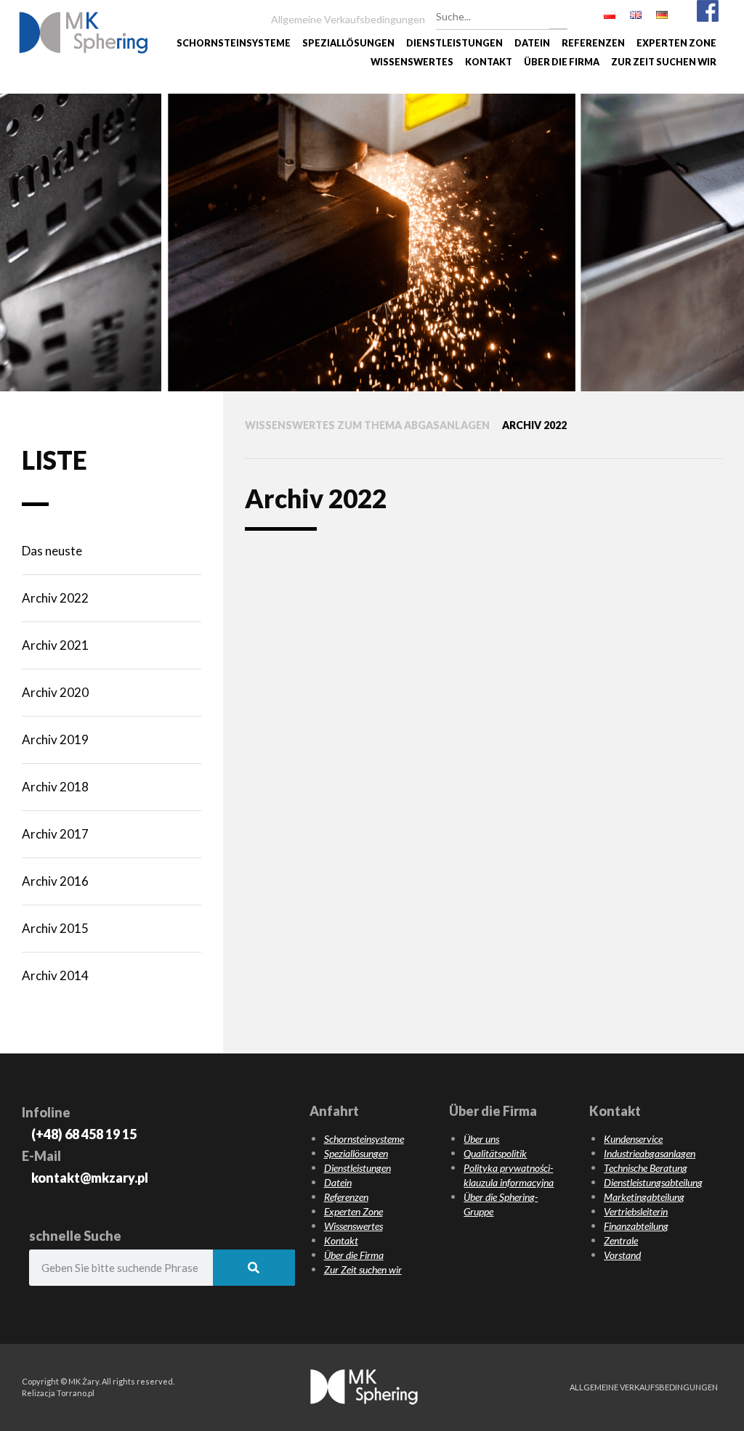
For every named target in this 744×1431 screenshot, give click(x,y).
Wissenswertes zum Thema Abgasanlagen (367, 425)
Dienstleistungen (454, 43)
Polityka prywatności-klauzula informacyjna (509, 1175)
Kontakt (488, 62)
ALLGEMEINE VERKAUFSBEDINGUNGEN (644, 1387)
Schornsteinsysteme (234, 43)
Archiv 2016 (55, 881)
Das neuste (52, 550)
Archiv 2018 (55, 786)
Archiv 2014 (55, 975)
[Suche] (558, 14)
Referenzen (593, 43)
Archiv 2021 (55, 645)
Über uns (481, 1139)
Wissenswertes (412, 62)
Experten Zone (676, 43)
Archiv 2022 (55, 598)
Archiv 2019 (55, 739)
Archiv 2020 (55, 692)
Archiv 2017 (55, 833)
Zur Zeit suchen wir (663, 62)
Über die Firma (561, 62)
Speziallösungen (348, 43)
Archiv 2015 (55, 928)
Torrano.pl (75, 1393)
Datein (532, 43)
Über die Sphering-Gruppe (501, 1204)
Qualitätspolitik (495, 1153)
